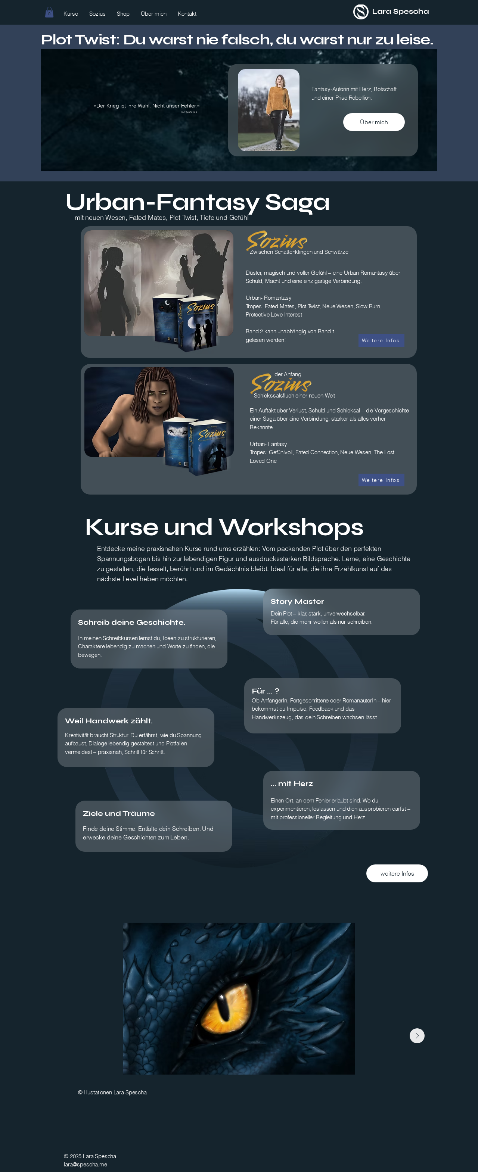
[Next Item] (417, 1035)
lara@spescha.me (85, 1164)
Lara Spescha (400, 11)
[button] (49, 12)
